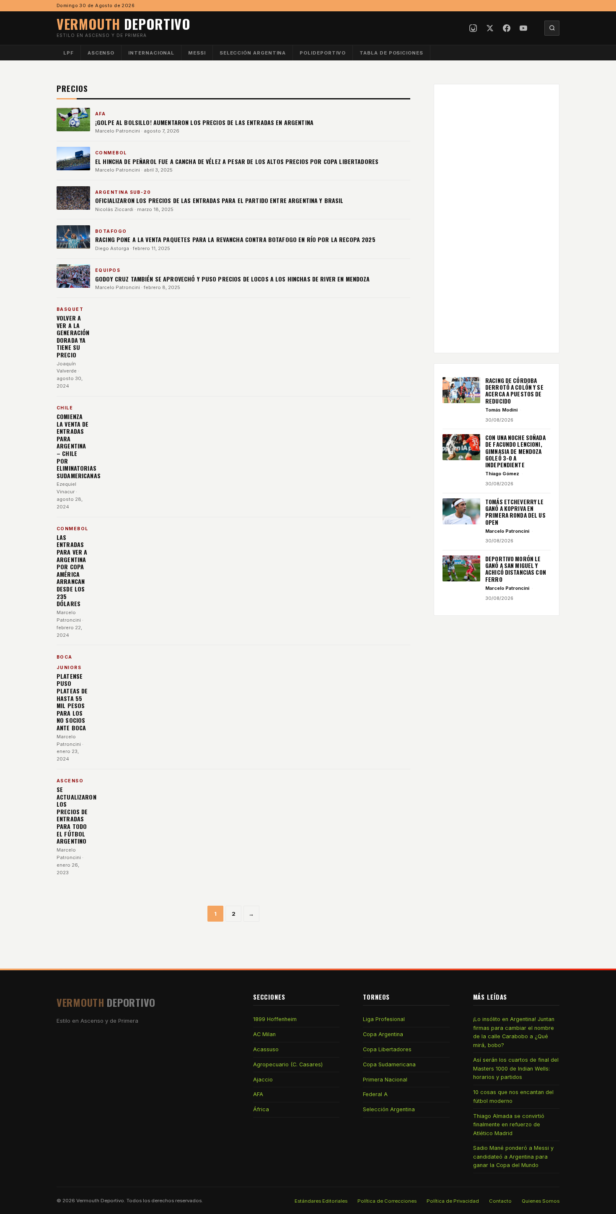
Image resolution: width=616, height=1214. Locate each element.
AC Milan (264, 1034)
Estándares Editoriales (321, 1201)
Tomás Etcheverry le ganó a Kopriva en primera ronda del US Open (515, 512)
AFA (258, 1094)
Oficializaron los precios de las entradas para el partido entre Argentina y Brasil (219, 200)
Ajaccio (263, 1079)
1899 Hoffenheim (275, 1019)
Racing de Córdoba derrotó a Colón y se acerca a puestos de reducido (514, 390)
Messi (197, 53)
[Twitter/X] (489, 28)
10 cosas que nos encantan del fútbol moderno (513, 1096)
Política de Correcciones (387, 1201)
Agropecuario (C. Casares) (288, 1064)
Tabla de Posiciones (391, 53)
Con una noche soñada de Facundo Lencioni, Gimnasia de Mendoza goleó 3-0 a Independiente (515, 451)
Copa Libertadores (387, 1049)
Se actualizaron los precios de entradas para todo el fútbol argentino (76, 815)
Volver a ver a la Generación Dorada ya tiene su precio (73, 336)
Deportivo (124, 24)
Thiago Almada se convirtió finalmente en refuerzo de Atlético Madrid (508, 1124)
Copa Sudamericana (389, 1064)
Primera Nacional (385, 1079)
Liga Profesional (384, 1019)
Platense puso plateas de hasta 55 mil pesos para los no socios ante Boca (72, 702)
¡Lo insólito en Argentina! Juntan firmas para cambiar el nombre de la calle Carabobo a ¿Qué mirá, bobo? (513, 1032)
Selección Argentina (253, 53)
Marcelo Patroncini (117, 131)
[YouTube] (523, 28)
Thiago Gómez (502, 474)
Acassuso (266, 1049)
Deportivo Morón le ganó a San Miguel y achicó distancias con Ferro (515, 569)
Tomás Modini (501, 410)
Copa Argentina (383, 1034)
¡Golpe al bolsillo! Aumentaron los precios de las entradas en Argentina (204, 122)
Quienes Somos (540, 1201)
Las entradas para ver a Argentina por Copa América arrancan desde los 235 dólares (72, 570)
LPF (68, 53)
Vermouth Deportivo (100, 1201)
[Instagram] (473, 28)
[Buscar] (551, 28)
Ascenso (101, 53)
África (261, 1109)
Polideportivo (323, 53)
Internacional (151, 53)
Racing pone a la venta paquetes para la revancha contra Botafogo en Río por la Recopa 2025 (235, 239)
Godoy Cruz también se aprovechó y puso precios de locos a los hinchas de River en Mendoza (232, 278)
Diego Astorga (112, 248)
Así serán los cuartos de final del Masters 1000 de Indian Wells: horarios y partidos (516, 1068)
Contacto (500, 1201)
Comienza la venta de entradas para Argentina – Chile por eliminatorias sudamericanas (79, 446)
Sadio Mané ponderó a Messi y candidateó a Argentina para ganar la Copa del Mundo (513, 1156)
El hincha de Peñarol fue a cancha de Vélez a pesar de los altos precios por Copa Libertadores (236, 161)
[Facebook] (506, 28)
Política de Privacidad (453, 1201)
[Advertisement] (497, 218)
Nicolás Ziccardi (114, 209)
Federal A (375, 1094)
